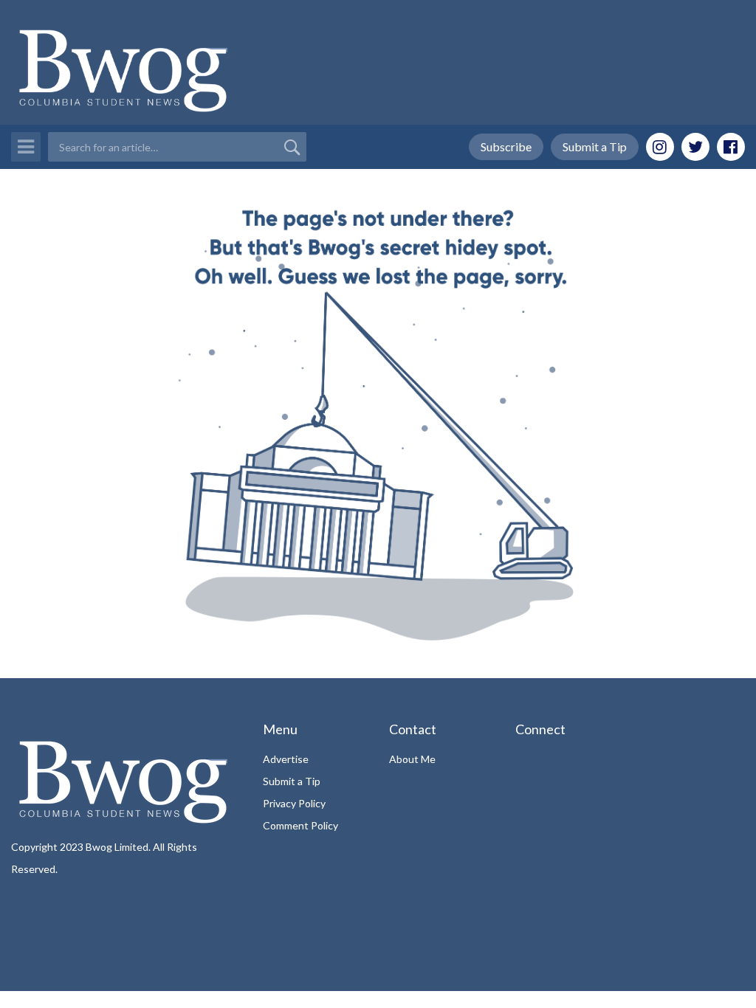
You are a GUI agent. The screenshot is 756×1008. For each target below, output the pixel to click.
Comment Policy (300, 825)
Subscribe (506, 146)
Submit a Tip (595, 146)
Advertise (286, 759)
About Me (412, 759)
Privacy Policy (294, 803)
